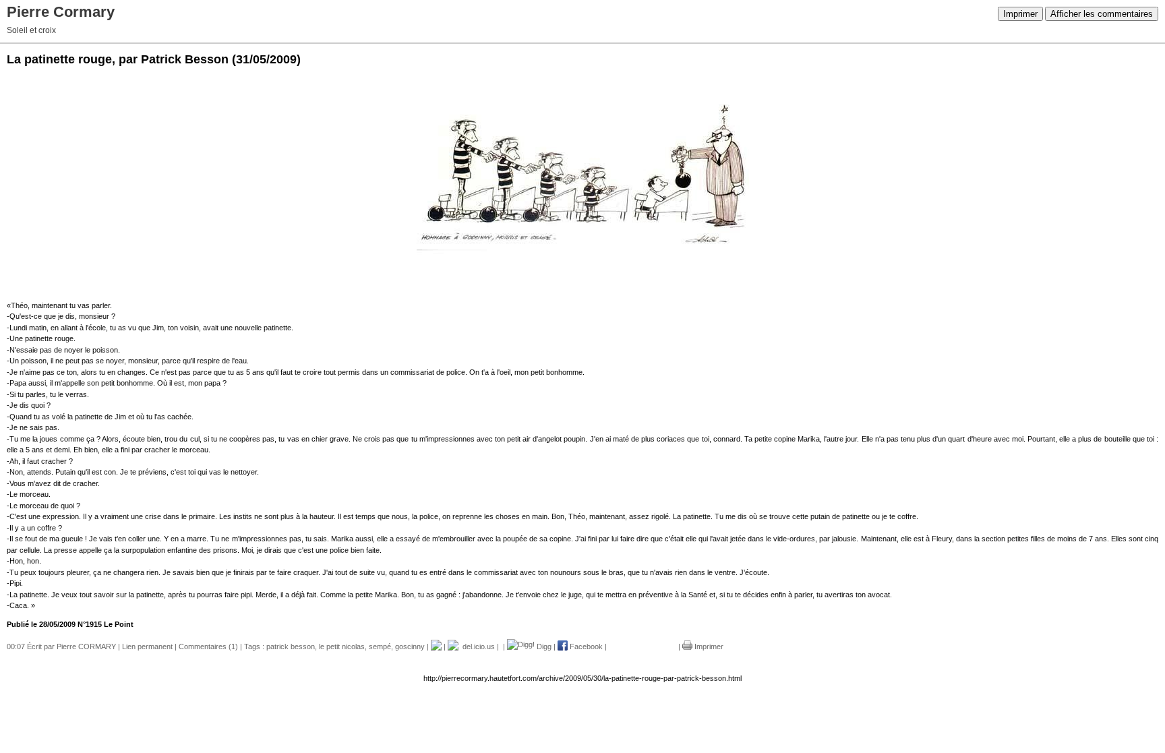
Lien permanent (147, 646)
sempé (380, 646)
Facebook (585, 646)
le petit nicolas (342, 646)
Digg (543, 646)
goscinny (410, 646)
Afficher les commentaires (1101, 14)
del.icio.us (476, 646)
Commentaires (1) (208, 646)
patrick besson (290, 646)
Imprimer (1020, 14)
